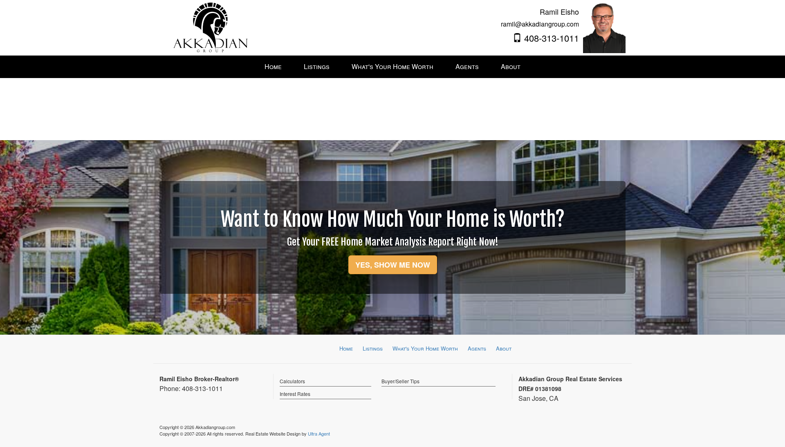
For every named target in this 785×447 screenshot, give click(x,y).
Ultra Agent (319, 433)
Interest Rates (295, 393)
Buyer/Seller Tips (400, 381)
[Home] (210, 26)
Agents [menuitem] (467, 66)
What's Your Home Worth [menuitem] (392, 66)
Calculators (292, 381)
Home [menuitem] (273, 66)
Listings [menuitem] (317, 66)
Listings (373, 348)
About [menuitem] (510, 66)
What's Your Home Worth (425, 348)
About (503, 348)
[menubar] (392, 67)
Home (346, 348)
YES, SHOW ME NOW (392, 264)
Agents (477, 348)
